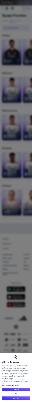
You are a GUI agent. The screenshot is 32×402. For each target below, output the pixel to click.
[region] (16, 377)
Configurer (16, 393)
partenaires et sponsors (7, 378)
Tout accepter (16, 389)
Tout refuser (15, 398)
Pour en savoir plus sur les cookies (10, 385)
